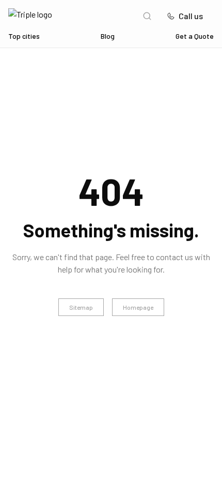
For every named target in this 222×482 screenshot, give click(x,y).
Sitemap (81, 307)
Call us (191, 16)
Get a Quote (195, 36)
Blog (108, 36)
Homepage (138, 307)
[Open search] (147, 16)
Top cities (24, 36)
